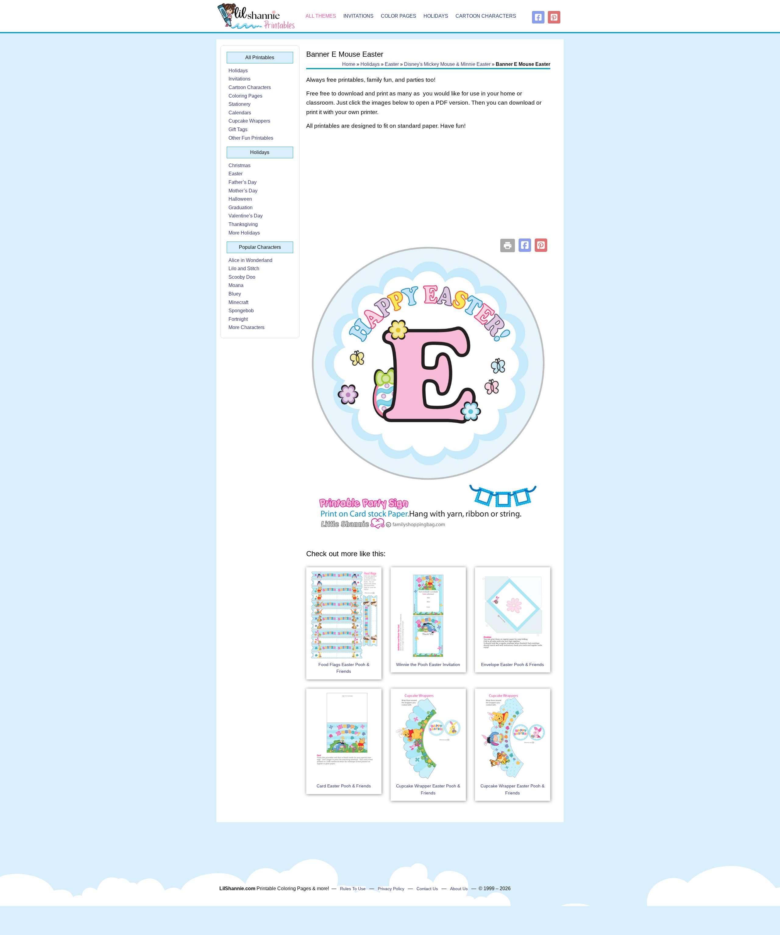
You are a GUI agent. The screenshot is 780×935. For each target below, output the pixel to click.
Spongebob (241, 310)
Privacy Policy (391, 888)
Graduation (241, 207)
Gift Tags (238, 129)
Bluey (235, 293)
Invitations (358, 16)
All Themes (321, 16)
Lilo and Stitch (244, 268)
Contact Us (427, 888)
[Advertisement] (428, 183)
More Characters (246, 327)
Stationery (239, 104)
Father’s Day (243, 182)
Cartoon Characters (486, 16)
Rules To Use (353, 888)
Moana (236, 285)
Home (348, 64)
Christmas (239, 165)
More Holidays (244, 232)
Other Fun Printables (251, 138)
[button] (525, 245)
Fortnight (238, 319)
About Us (459, 888)
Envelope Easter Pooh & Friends (512, 664)
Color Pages (398, 16)
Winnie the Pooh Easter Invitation (428, 664)
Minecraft (238, 302)
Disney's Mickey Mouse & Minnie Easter (447, 64)
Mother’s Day (243, 190)
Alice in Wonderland (250, 260)
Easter (236, 173)
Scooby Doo (242, 277)
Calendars (240, 112)
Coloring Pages (245, 96)
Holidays (436, 16)
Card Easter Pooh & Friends (344, 785)
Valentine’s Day (246, 215)
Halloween (240, 199)
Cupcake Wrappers (249, 121)
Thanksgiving (243, 224)
